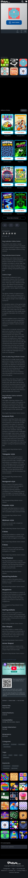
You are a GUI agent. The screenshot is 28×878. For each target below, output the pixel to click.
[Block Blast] (14, 786)
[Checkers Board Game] (14, 63)
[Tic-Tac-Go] (14, 777)
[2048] (5, 806)
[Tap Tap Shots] (14, 806)
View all (23, 110)
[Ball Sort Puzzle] (5, 815)
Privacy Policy (21, 870)
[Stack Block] (14, 835)
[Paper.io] (23, 786)
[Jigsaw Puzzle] (14, 71)
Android (10, 755)
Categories (6, 868)
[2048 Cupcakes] (23, 796)
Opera (21, 755)
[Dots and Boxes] (14, 796)
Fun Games (13, 744)
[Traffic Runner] (5, 835)
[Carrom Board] (23, 71)
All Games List (20, 868)
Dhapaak (4, 700)
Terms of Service (14, 872)
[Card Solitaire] (5, 796)
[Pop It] (5, 786)
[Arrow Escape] (23, 825)
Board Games (12, 700)
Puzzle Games (22, 744)
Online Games (15, 766)
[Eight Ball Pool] (23, 835)
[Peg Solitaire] (23, 63)
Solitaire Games (6, 766)
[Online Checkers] (23, 806)
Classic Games (7, 746)
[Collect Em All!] (14, 825)
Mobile (15, 755)
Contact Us (11, 870)
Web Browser (6, 757)
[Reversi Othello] (14, 815)
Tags (13, 868)
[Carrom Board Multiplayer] (23, 815)
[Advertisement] (14, 45)
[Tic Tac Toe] (5, 71)
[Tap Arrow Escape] (5, 777)
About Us (4, 870)
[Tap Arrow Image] (23, 777)
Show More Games (13, 218)
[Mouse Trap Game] (5, 63)
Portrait (4, 755)
